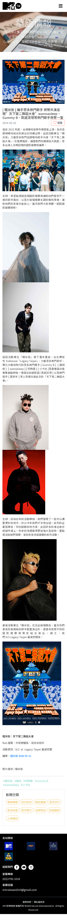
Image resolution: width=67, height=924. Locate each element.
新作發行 (26, 810)
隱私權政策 (39, 901)
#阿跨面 (28, 781)
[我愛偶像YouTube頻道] (53, 846)
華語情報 (12, 802)
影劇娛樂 (54, 810)
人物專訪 (12, 818)
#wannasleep (11, 785)
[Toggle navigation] (60, 6)
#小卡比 (25, 785)
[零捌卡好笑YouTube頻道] (8, 856)
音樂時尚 (40, 810)
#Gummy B (41, 781)
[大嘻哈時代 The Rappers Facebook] (31, 846)
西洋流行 (54, 802)
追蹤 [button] (59, 123)
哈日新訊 (26, 802)
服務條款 (27, 901)
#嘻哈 (17, 781)
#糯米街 (8, 781)
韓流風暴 (40, 802)
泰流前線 (12, 810)
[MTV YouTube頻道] (8, 846)
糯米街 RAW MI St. (21, 756)
